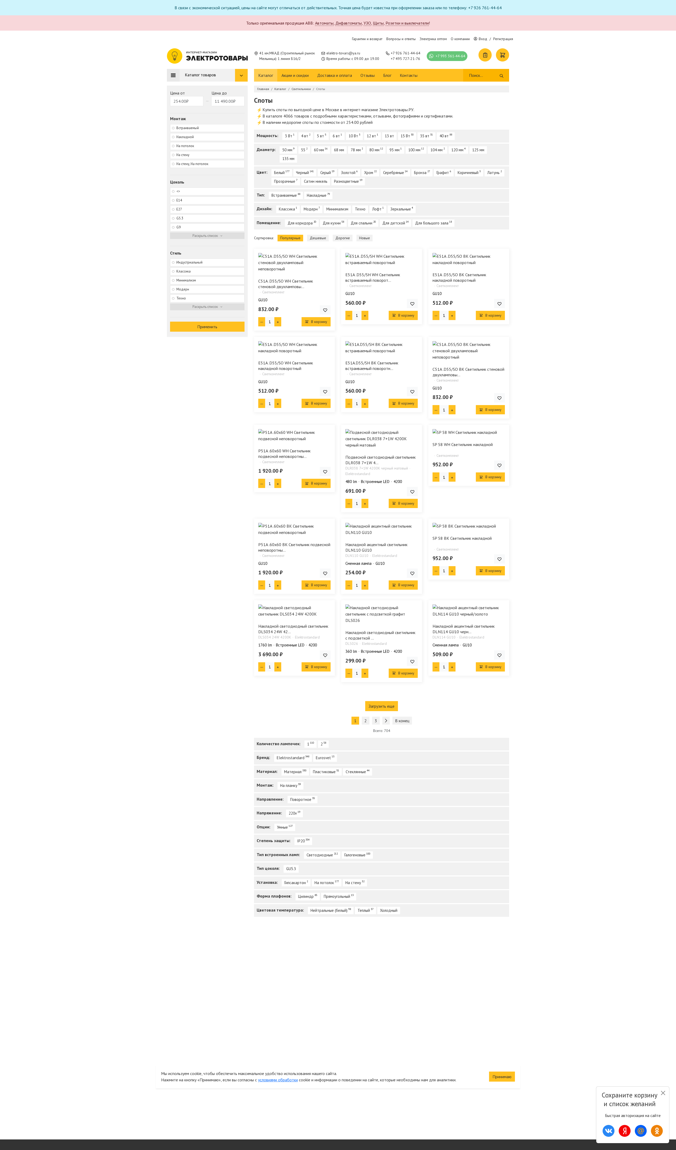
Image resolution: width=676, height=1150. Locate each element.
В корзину (318, 321)
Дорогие (342, 238)
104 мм (436, 149)
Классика (287, 209)
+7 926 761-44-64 (405, 53)
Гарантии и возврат (367, 38)
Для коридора (300, 223)
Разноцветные (346, 181)
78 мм (356, 149)
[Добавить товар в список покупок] (325, 310)
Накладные (316, 195)
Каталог (265, 75)
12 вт (371, 135)
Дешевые (318, 238)
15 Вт (405, 135)
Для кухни (332, 223)
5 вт (320, 135)
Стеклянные (356, 771)
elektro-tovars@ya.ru (343, 53)
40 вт (444, 135)
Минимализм (337, 209)
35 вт (424, 135)
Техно (360, 209)
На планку (288, 785)
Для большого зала (431, 223)
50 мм (287, 149)
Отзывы (367, 75)
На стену (353, 882)
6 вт (336, 135)
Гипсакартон (295, 882)
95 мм (394, 149)
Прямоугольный (337, 896)
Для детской (393, 223)
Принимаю (501, 1076)
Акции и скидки (295, 75)
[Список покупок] (485, 55)
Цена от (177, 93)
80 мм (374, 149)
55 (303, 149)
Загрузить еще (382, 706)
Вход (483, 38)
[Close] (663, 1093)
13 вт (389, 135)
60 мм (319, 149)
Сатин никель (315, 181)
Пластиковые (324, 771)
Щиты (378, 23)
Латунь (493, 172)
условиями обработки (278, 1079)
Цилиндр (306, 896)
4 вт (304, 135)
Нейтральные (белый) (329, 910)
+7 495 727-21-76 (405, 58)
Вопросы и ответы (401, 38)
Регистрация (503, 38)
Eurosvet (323, 757)
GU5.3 (291, 868)
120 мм (457, 149)
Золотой (348, 172)
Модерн (311, 209)
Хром (368, 172)
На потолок (324, 882)
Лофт (377, 209)
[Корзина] (502, 55)
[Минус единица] (261, 321)
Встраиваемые (284, 195)
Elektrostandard (290, 757)
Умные (282, 827)
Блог (387, 75)
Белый (279, 172)
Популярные (290, 238)
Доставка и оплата (334, 75)
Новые (364, 238)
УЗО (367, 23)
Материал (293, 771)
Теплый (364, 910)
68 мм (339, 149)
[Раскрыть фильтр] (207, 235)
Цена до (219, 93)
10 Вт (353, 135)
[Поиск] (501, 75)
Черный (302, 172)
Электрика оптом (433, 38)
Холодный (388, 910)
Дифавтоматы (348, 23)
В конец (402, 720)
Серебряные (393, 172)
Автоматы (324, 23)
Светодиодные (320, 854)
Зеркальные (400, 209)
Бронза (420, 172)
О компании (460, 38)
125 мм (478, 149)
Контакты (408, 75)
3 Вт (288, 135)
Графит (442, 172)
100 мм (414, 149)
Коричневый (468, 172)
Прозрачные (284, 181)
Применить (207, 326)
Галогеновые (354, 854)
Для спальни (361, 223)
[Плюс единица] (277, 321)
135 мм (288, 158)
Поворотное (300, 799)
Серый (325, 172)
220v (293, 813)
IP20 (301, 840)
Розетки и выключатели (407, 23)
